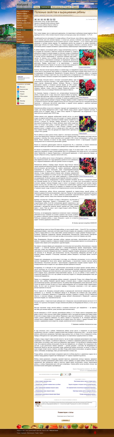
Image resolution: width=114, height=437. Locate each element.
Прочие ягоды (21, 30)
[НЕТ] (69, 374)
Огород (36, 7)
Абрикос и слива (22, 18)
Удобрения (20, 37)
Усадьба (67, 7)
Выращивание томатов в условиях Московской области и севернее (24, 69)
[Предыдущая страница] (35, 19)
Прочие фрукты (22, 20)
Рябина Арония (83, 133)
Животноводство (57, 7)
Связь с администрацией (31, 430)
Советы (19, 39)
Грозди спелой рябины (85, 67)
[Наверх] (95, 433)
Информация (21, 41)
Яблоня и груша (22, 13)
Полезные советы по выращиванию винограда (23, 53)
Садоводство (45, 7)
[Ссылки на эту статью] (51, 19)
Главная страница (71, 1)
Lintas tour (23, 78)
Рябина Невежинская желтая (86, 176)
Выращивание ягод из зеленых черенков (24, 61)
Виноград (20, 27)
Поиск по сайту (45, 430)
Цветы (19, 34)
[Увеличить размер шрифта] (45, 19)
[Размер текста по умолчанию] (41, 19)
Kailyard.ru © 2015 (21, 430)
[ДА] (61, 374)
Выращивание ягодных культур (24, 57)
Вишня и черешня (22, 16)
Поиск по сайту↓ (93, 1)
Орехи (19, 32)
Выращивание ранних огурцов (24, 65)
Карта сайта (78, 1)
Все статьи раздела (23, 11)
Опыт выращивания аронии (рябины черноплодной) (23, 48)
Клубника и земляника (24, 23)
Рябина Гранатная (84, 218)
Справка (75, 7)
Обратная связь (86, 1)
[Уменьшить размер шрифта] (38, 19)
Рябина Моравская (84, 97)
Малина (19, 25)
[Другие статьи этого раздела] (48, 19)
